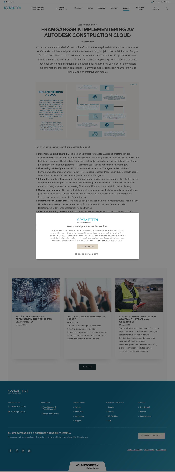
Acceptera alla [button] (87, 247)
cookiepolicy (102, 240)
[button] (87, 254)
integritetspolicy (116, 240)
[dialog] (87, 236)
